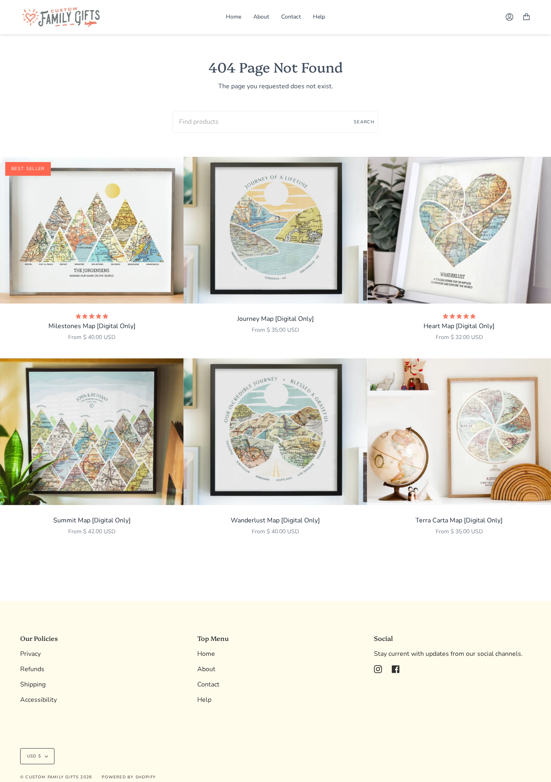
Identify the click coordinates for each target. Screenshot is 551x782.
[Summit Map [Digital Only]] (92, 431)
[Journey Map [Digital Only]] (275, 230)
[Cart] (526, 17)
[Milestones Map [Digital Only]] (92, 230)
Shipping (33, 684)
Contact (208, 684)
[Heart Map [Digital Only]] (459, 230)
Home (206, 653)
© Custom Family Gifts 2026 (56, 777)
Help (204, 699)
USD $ (34, 756)
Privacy (30, 653)
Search (364, 122)
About (206, 669)
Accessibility (38, 699)
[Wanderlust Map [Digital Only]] (275, 431)
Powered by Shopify (129, 777)
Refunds (32, 669)
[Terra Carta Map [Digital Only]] (459, 431)
